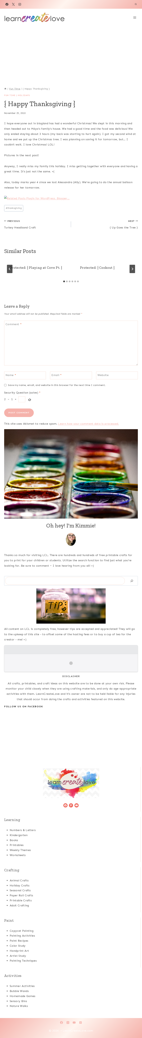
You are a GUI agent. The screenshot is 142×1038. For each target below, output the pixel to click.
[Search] (132, 581)
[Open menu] (134, 17)
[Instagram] (20, 4)
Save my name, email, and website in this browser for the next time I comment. (56, 385)
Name (11, 375)
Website (103, 375)
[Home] (5, 88)
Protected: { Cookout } (97, 267)
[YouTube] (74, 1022)
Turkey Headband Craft (20, 224)
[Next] (132, 269)
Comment (13, 324)
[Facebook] (7, 4)
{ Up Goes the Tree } (124, 224)
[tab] (64, 281)
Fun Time (9, 95)
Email (56, 375)
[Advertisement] (71, 52)
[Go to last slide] (9, 269)
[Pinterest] (80, 1022)
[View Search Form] (136, 4)
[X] (13, 4)
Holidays (24, 95)
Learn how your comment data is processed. (88, 423)
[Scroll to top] (134, 1025)
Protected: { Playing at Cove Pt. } (36, 267)
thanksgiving (14, 208)
